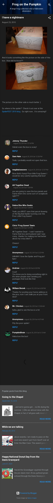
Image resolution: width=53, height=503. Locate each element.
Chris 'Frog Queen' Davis (23, 225)
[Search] (49, 5)
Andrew (15, 268)
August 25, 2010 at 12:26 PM (32, 156)
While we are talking (12, 426)
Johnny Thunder (20, 141)
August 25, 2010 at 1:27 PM (23, 228)
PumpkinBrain (18, 332)
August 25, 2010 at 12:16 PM (23, 143)
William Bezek (18, 288)
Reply (15, 151)
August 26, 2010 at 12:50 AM (34, 306)
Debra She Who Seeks (22, 205)
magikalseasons (19, 170)
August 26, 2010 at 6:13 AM (36, 333)
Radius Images (32, 498)
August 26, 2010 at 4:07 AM (34, 319)
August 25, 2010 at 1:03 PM (23, 188)
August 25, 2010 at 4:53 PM (30, 268)
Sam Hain (16, 156)
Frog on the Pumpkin (26, 4)
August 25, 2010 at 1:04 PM (23, 208)
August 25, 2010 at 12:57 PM (38, 170)
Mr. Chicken (17, 306)
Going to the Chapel (12, 397)
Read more (45, 419)
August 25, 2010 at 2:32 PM (34, 253)
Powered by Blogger (28, 493)
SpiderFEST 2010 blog (11, 111)
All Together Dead (20, 185)
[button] (49, 18)
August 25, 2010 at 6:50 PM (36, 288)
